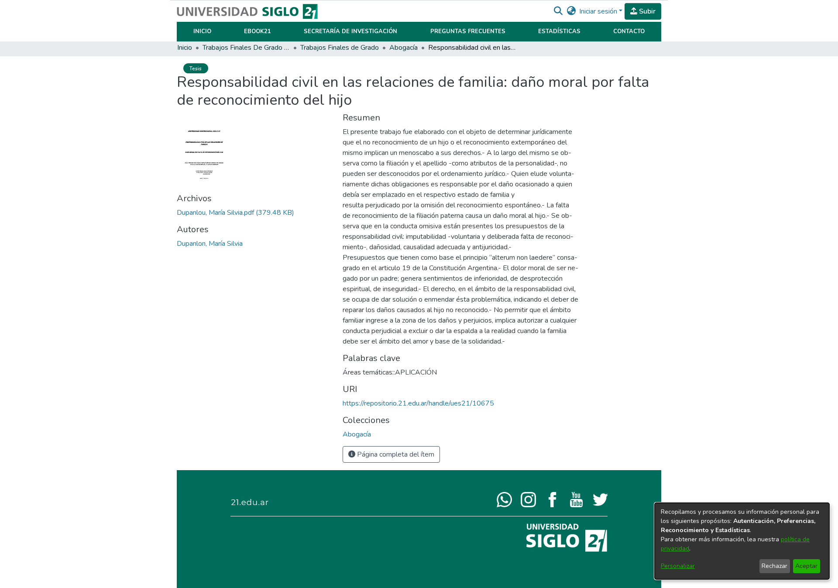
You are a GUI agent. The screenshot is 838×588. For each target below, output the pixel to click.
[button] (558, 11)
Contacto (629, 31)
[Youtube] (576, 499)
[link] (235, 212)
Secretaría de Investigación (350, 31)
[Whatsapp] (504, 499)
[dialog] (742, 541)
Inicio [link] (184, 47)
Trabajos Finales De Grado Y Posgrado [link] (246, 47)
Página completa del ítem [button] (394, 454)
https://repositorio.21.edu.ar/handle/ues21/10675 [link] (418, 403)
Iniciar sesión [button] (599, 11)
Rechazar (774, 566)
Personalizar (678, 566)
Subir (646, 11)
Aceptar (806, 566)
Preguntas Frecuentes (467, 31)
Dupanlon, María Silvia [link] (210, 243)
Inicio (202, 31)
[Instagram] (528, 499)
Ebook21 (257, 31)
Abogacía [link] (403, 47)
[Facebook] (552, 499)
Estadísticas (559, 31)
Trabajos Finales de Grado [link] (339, 47)
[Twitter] (600, 499)
